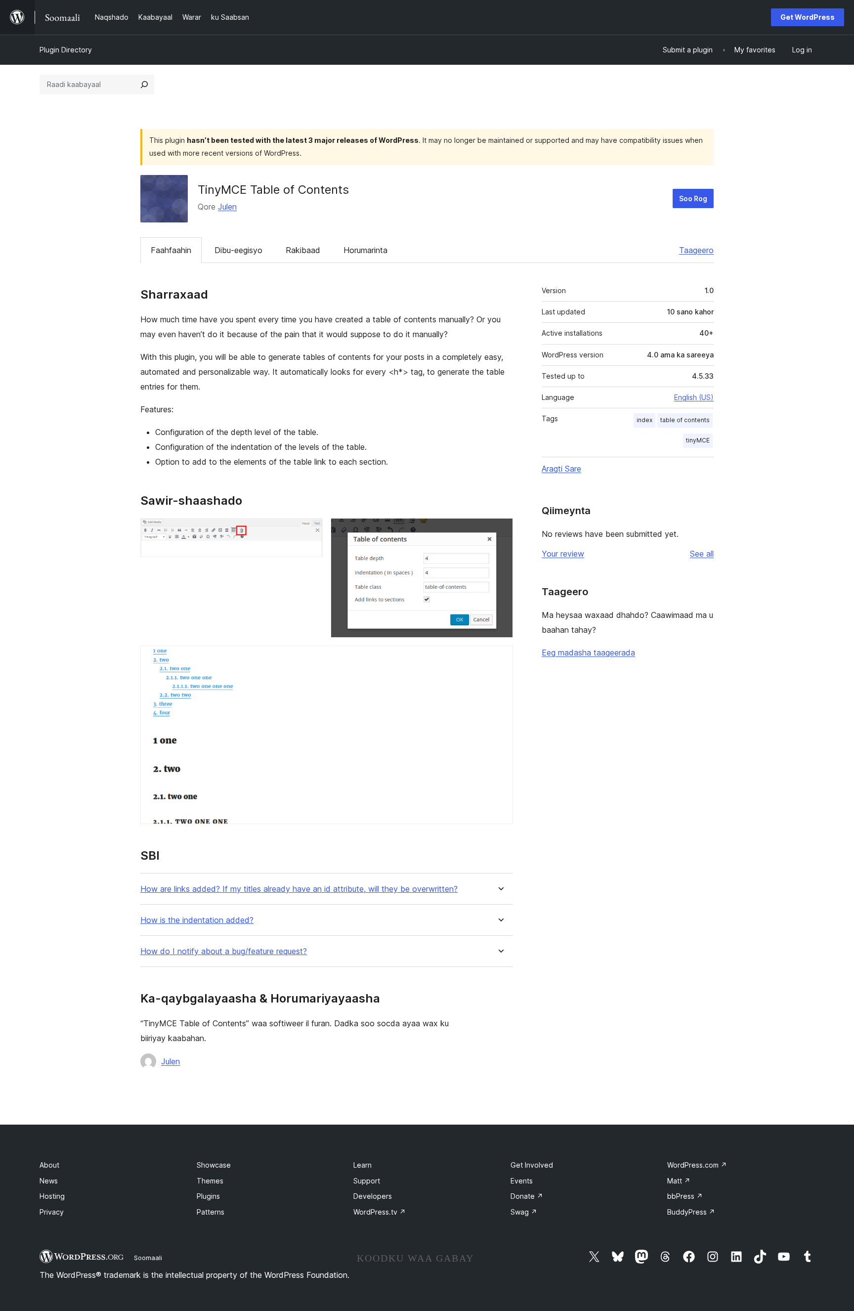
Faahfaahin (171, 250)
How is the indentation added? (197, 920)
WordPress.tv (379, 1212)
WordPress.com (697, 1165)
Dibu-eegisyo (238, 250)
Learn (362, 1165)
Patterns (210, 1212)
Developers (372, 1196)
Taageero (696, 250)
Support (366, 1181)
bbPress (685, 1196)
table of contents (685, 420)
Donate (527, 1196)
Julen (227, 207)
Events (522, 1181)
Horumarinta (365, 250)
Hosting (52, 1196)
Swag (524, 1212)
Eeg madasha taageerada (588, 652)
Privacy (52, 1212)
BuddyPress (691, 1212)
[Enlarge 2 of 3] (500, 531)
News (49, 1181)
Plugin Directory (66, 49)
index (644, 420)
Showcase (214, 1165)
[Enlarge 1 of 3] (309, 531)
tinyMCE (698, 440)
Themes (210, 1181)
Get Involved (532, 1165)
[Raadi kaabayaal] (144, 84)
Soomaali (148, 1258)
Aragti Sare (561, 469)
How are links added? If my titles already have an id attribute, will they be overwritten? (299, 889)
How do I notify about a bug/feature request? (223, 951)
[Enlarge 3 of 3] (500, 659)
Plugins (208, 1196)
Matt (678, 1181)
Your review (563, 554)
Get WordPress (807, 17)
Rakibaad (303, 250)
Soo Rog (693, 198)
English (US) (694, 397)
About (49, 1165)
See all (702, 554)
